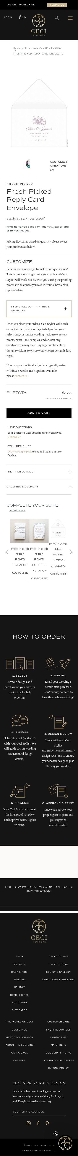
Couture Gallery (58, 972)
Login (8, 17)
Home (17, 48)
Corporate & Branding (58, 980)
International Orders (58, 1061)
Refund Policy (58, 1068)
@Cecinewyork (37, 886)
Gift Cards (19, 1010)
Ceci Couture (58, 965)
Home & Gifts (19, 995)
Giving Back (19, 1053)
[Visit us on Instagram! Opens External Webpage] (29, 1123)
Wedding (19, 965)
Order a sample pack (20, 452)
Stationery (20, 1003)
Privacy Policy (45, 1150)
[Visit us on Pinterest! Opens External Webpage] (47, 1123)
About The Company (20, 1045)
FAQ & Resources (58, 1030)
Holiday (19, 987)
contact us (21, 376)
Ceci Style (19, 1030)
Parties (19, 980)
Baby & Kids (19, 972)
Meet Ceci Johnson (19, 1038)
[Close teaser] (56, 1133)
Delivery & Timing (58, 1053)
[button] (65, 1143)
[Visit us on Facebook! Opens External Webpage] (38, 1123)
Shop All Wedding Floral (43, 48)
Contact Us (14, 437)
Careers (19, 1061)
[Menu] (71, 18)
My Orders (58, 1045)
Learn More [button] (17, 511)
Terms (26, 1150)
